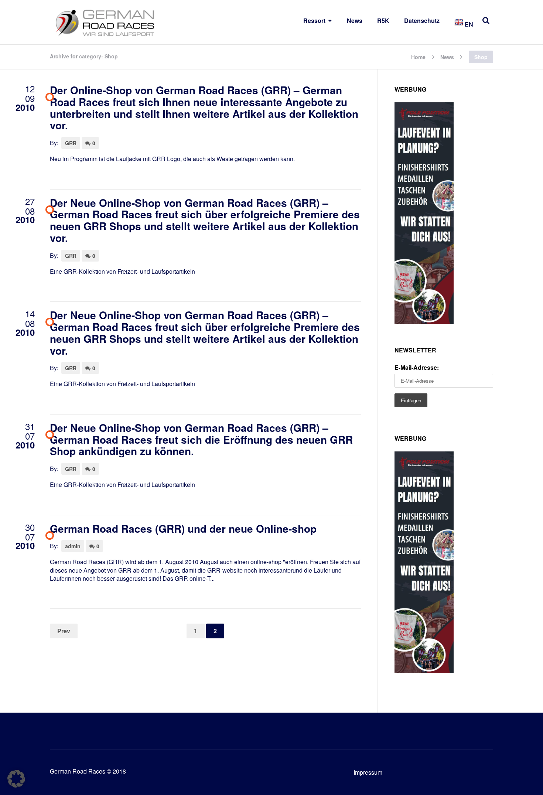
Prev (63, 631)
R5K (383, 20)
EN (468, 24)
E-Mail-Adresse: (417, 367)
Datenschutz (422, 20)
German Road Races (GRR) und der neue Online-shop (183, 528)
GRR (70, 143)
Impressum (368, 772)
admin (73, 546)
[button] (16, 778)
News (354, 20)
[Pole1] (424, 321)
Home (418, 56)
